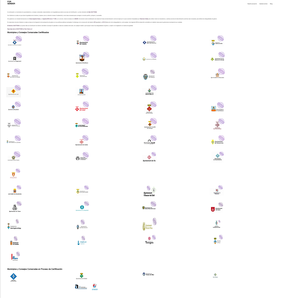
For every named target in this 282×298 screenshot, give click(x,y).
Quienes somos (263, 3)
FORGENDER (11, 2)
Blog (271, 3)
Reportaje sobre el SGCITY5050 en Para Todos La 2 (20, 29)
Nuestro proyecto (252, 3)
